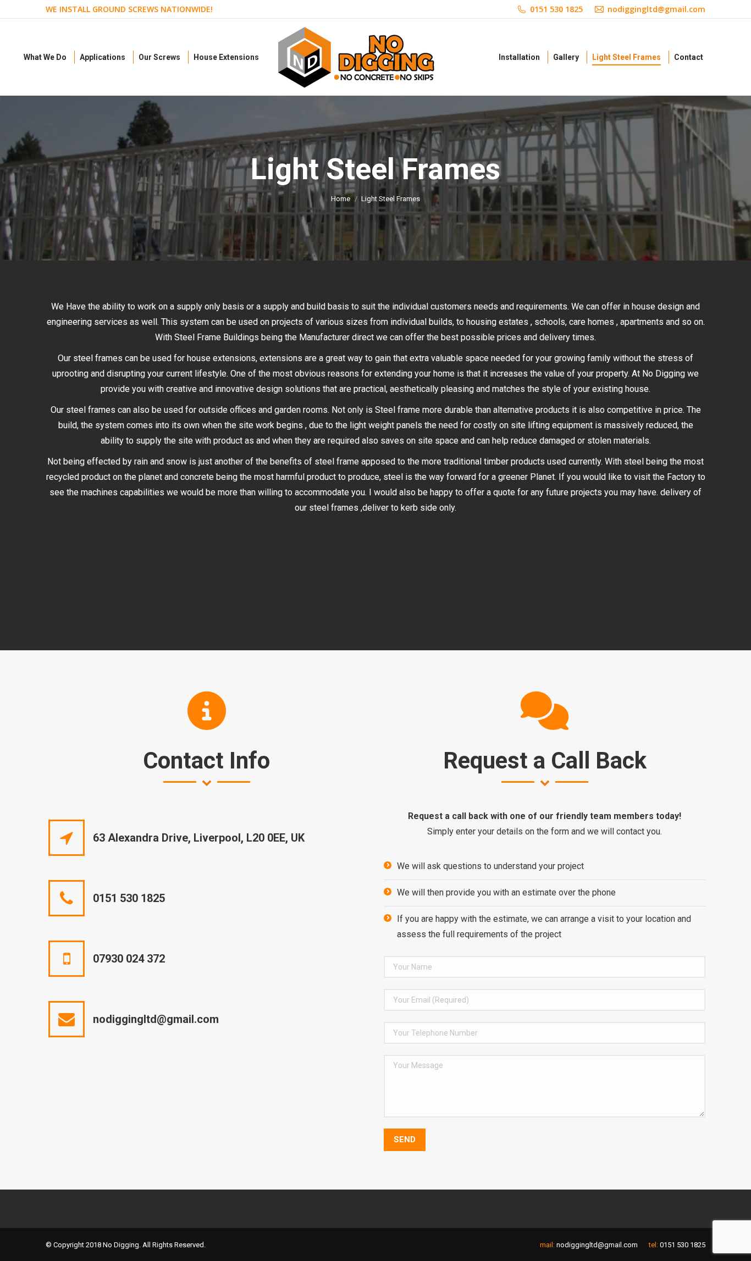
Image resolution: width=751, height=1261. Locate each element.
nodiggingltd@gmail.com (597, 1245)
